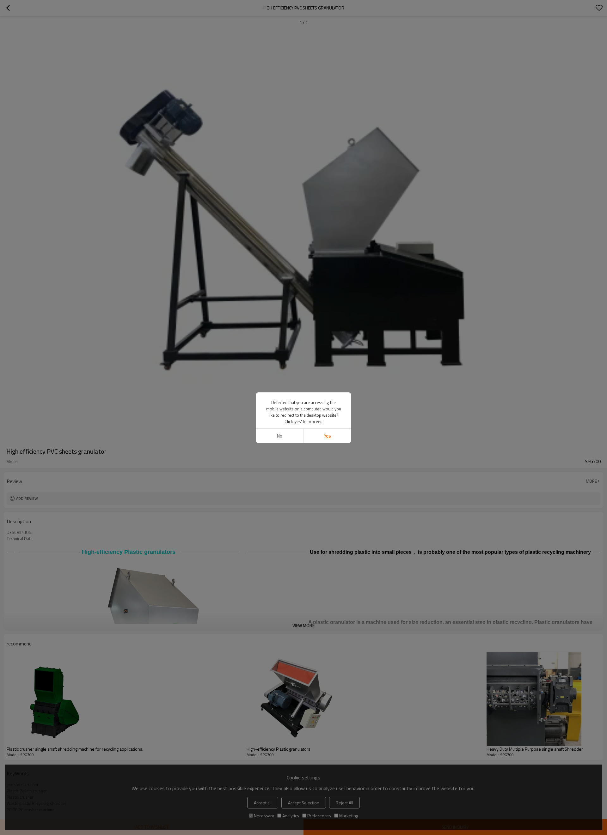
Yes (327, 435)
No (279, 435)
